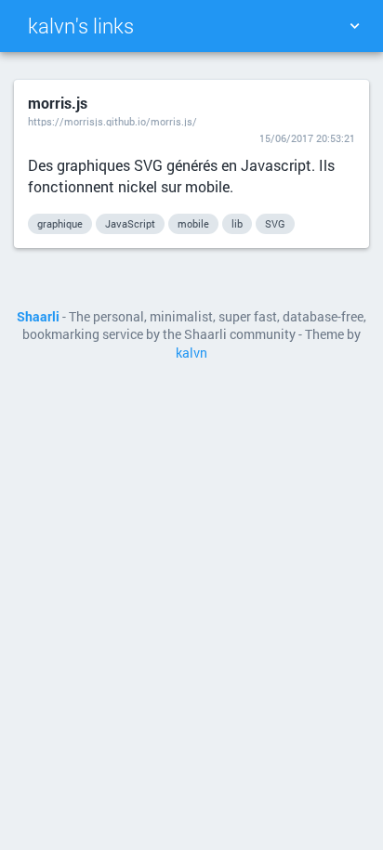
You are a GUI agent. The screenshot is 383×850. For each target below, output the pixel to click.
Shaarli (38, 316)
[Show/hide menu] (354, 26)
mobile (193, 223)
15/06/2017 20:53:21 (307, 138)
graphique (60, 223)
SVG (275, 223)
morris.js (57, 102)
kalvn (191, 353)
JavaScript (130, 223)
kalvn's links (81, 25)
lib (237, 223)
